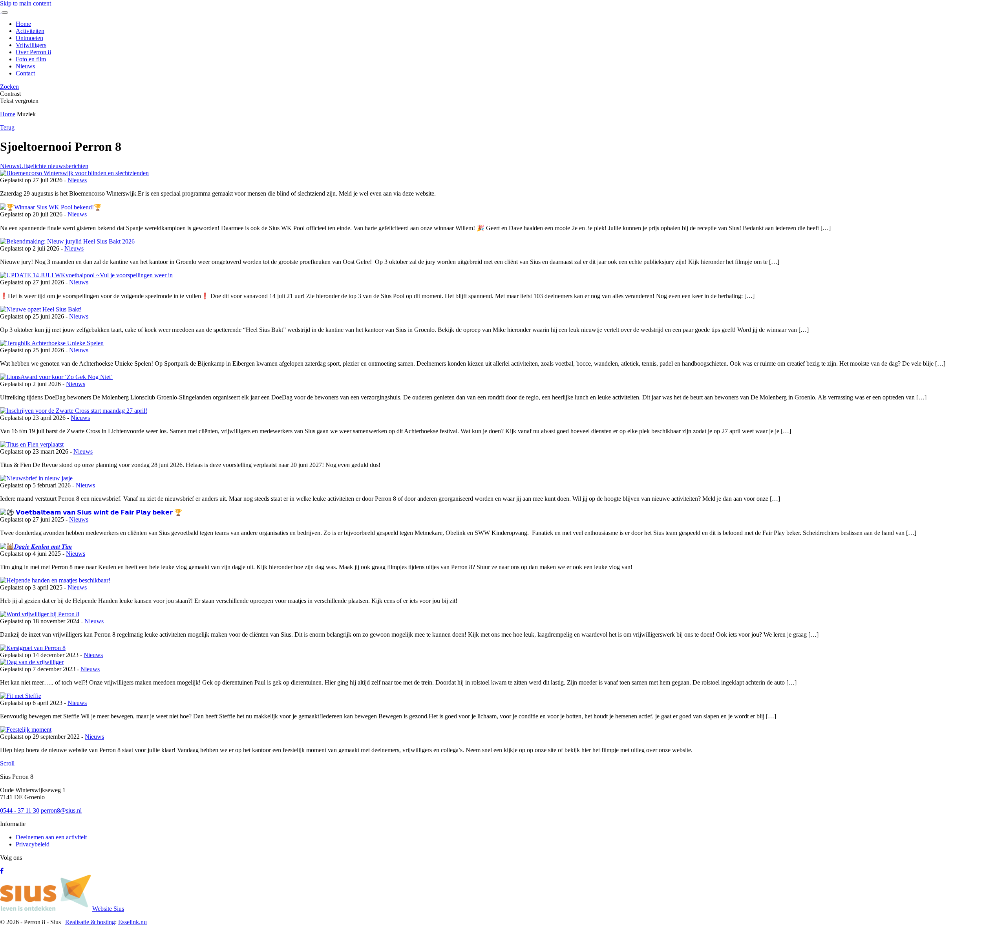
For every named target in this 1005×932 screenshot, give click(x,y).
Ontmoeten (29, 38)
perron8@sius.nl (61, 810)
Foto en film (31, 59)
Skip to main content (25, 3)
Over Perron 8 (33, 52)
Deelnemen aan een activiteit (51, 837)
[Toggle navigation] (5, 12)
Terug (7, 127)
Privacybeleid (32, 844)
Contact (25, 73)
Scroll (7, 763)
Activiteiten (30, 30)
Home (23, 23)
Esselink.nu (132, 922)
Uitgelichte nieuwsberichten (53, 166)
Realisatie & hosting (90, 922)
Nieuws (25, 66)
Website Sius (108, 908)
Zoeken (9, 86)
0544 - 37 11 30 (19, 810)
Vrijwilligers (31, 45)
